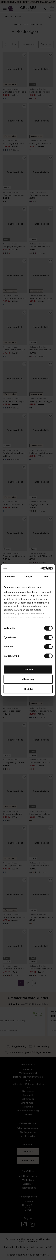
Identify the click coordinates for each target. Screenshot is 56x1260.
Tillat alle (28, 669)
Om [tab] (46, 576)
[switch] (48, 637)
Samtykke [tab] (10, 576)
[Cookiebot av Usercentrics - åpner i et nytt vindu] (40, 568)
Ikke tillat (28, 689)
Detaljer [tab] (28, 576)
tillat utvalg (28, 679)
